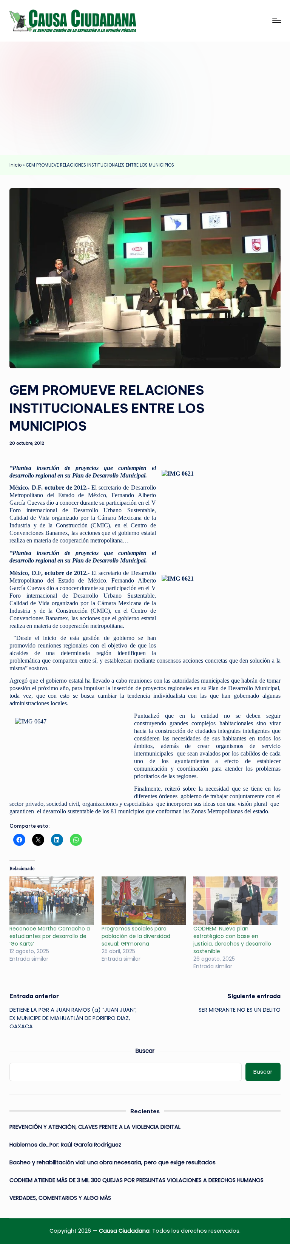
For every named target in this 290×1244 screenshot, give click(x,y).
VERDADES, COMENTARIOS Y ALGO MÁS (60, 1198)
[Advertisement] (145, 98)
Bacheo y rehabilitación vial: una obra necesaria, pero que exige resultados (112, 1162)
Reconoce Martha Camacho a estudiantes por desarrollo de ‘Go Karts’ (49, 936)
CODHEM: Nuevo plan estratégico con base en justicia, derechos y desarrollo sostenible (232, 940)
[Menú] (276, 21)
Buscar (145, 1051)
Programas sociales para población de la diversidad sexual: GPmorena (136, 936)
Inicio (15, 165)
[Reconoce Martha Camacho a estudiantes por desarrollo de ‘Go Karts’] (51, 900)
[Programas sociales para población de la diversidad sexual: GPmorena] (144, 900)
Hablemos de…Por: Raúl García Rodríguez (65, 1144)
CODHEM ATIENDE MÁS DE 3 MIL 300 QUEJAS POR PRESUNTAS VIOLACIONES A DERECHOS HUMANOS (136, 1180)
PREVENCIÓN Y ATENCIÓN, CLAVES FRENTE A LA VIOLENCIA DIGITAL (94, 1127)
